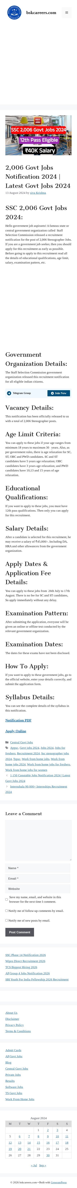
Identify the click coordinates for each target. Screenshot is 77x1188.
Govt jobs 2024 (29, 748)
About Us (11, 1013)
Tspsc (16, 759)
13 (19, 1142)
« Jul (34, 1165)
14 (29, 1142)
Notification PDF (18, 720)
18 (66, 1142)
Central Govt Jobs (21, 742)
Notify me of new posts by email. (29, 920)
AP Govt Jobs (13, 1056)
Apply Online (15, 731)
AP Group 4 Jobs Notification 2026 (27, 973)
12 (10, 1142)
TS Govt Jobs (13, 1093)
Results (10, 1081)
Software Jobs (14, 1087)
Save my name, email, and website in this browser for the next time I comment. (35, 899)
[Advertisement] (38, 65)
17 (57, 1142)
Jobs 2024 (47, 748)
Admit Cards (13, 1050)
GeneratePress (59, 1182)
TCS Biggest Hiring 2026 (21, 967)
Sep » (42, 1165)
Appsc (14, 748)
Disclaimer (12, 1019)
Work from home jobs (35, 759)
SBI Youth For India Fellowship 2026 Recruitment (37, 979)
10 (57, 1136)
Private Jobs (13, 1074)
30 (48, 1155)
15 (38, 1142)
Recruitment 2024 (28, 753)
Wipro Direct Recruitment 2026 (25, 961)
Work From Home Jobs (19, 1099)
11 (66, 1136)
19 (10, 1149)
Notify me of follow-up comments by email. (36, 911)
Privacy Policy (14, 1025)
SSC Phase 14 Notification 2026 (25, 955)
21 (29, 1149)
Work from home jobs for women (26, 770)
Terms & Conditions (18, 1031)
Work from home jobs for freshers (48, 764)
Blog (8, 1062)
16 (48, 1142)
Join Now (60, 393)
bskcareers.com (41, 12)
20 (19, 1149)
